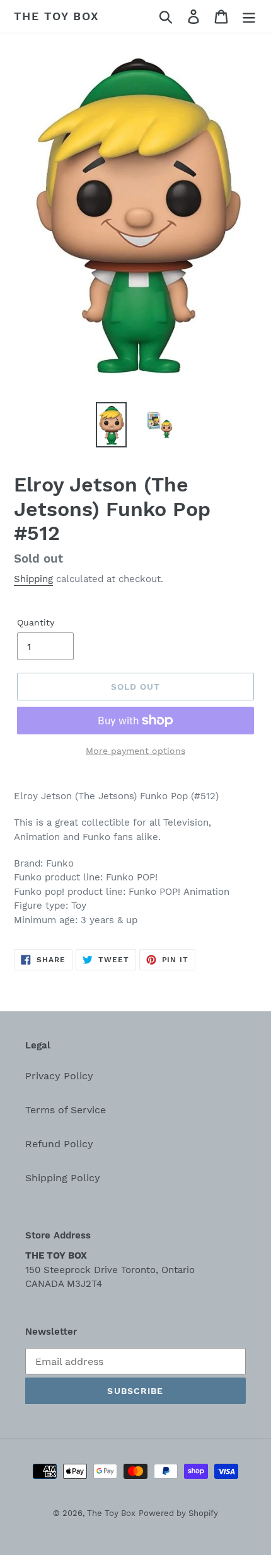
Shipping (33, 579)
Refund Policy (59, 1144)
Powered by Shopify (178, 1513)
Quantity (35, 622)
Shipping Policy (62, 1178)
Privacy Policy (59, 1076)
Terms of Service (65, 1110)
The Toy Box (57, 16)
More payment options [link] (135, 751)
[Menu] (249, 17)
